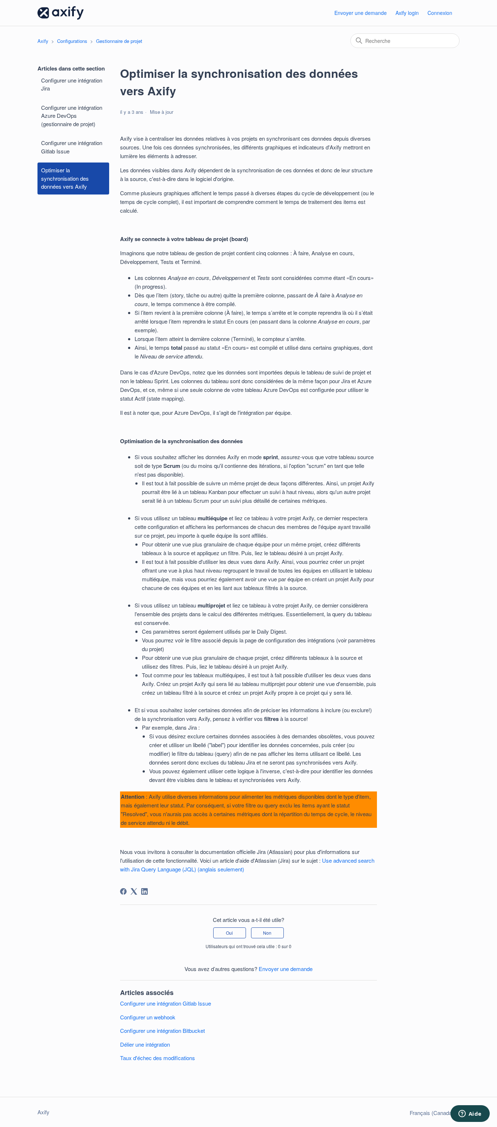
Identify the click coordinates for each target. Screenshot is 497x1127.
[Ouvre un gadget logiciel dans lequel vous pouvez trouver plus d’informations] (470, 1114)
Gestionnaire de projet (119, 40)
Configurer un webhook (147, 1017)
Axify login (407, 12)
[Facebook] (123, 891)
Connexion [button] (440, 12)
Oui (229, 933)
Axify (42, 40)
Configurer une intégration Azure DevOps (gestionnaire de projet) (71, 116)
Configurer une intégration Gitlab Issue (71, 147)
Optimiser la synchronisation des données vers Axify (65, 178)
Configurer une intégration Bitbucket (162, 1030)
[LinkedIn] (144, 891)
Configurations (72, 40)
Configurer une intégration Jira (71, 84)
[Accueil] (60, 13)
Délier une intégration (145, 1044)
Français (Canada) (432, 1113)
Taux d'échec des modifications (157, 1058)
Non (267, 933)
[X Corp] (134, 891)
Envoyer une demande (360, 12)
